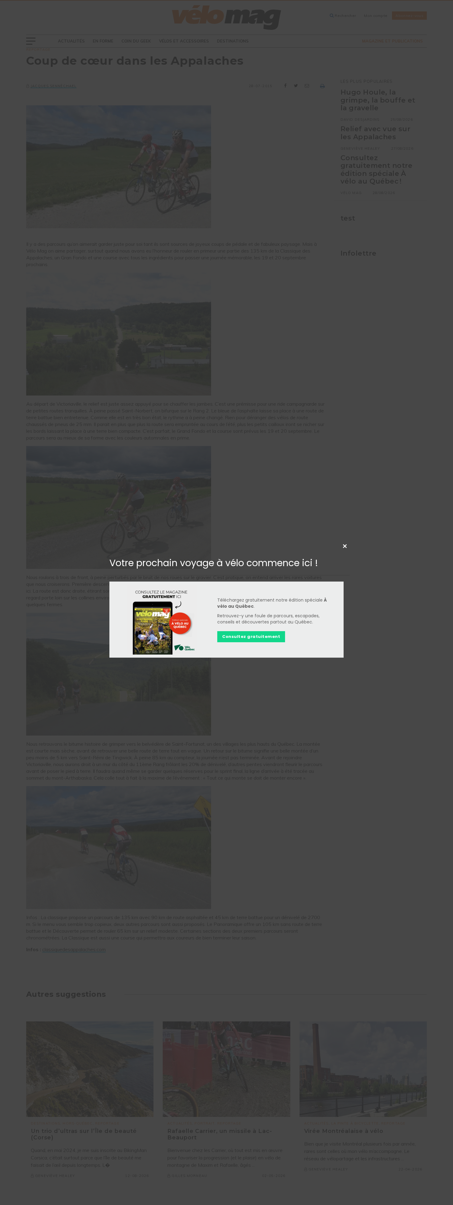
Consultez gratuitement (251, 636)
